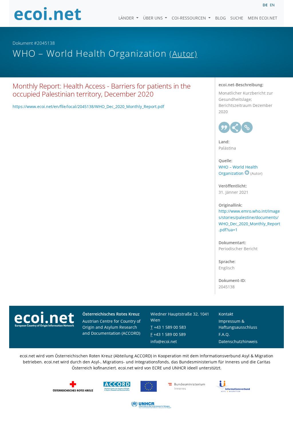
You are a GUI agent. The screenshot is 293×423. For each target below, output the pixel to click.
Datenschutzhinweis (238, 341)
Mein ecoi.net (262, 18)
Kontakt (226, 314)
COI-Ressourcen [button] (189, 18)
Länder (126, 18)
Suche (236, 18)
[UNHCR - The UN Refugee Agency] (151, 404)
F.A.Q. (224, 334)
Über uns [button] (153, 18)
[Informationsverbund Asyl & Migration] (233, 386)
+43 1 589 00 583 (170, 327)
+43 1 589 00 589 (170, 334)
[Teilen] (235, 127)
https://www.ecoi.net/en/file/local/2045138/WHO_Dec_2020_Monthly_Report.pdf (88, 106)
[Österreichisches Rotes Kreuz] (73, 386)
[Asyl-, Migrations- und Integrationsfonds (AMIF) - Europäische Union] (148, 386)
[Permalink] (247, 127)
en (272, 4)
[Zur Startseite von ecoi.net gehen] (47, 13)
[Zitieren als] (224, 127)
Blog (220, 18)
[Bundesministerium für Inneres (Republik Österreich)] (186, 386)
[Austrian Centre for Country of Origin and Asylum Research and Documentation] (117, 386)
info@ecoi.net (164, 341)
